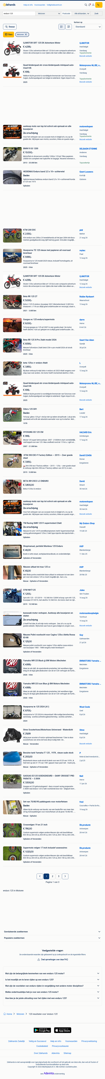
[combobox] (19, 13)
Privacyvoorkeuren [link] (60, 1046)
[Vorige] (40, 876)
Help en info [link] (28, 5)
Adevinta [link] (56, 1053)
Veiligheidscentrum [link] (54, 5)
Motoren (20, 34)
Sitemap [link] (67, 1053)
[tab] (62, 27)
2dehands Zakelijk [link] (16, 1041)
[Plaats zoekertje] (98, 5)
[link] (12, 5)
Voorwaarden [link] (39, 5)
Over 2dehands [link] (41, 1053)
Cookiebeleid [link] (42, 1046)
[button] (89, 5)
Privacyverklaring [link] (89, 1041)
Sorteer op (78, 22)
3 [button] (58, 876)
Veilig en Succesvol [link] (37, 1041)
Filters (10, 34)
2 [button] (52, 876)
